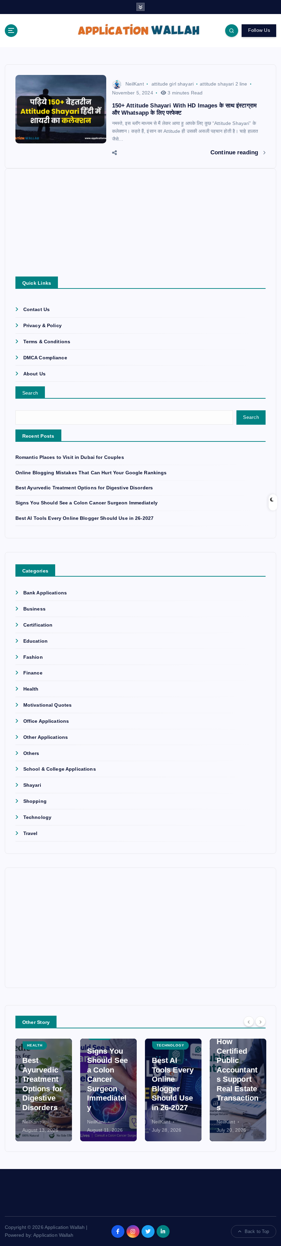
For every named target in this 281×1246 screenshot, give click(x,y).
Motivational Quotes (47, 705)
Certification (38, 625)
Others (31, 753)
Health (31, 689)
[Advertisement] (140, 229)
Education (35, 641)
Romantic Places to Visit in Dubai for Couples (69, 457)
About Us (34, 373)
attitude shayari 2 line (223, 84)
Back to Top (257, 1231)
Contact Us (36, 309)
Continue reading (235, 152)
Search (30, 393)
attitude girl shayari (172, 84)
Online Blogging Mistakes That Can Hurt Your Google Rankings (91, 472)
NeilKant (134, 84)
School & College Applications (59, 769)
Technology (37, 817)
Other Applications (45, 737)
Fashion (33, 657)
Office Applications (46, 721)
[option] (43, 1090)
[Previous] (249, 1021)
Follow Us (259, 30)
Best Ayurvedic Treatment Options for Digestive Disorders (84, 487)
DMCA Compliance (45, 357)
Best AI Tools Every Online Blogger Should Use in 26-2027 (84, 518)
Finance (32, 673)
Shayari (32, 785)
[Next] (260, 1021)
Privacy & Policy (42, 325)
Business (34, 609)
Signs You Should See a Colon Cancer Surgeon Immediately (86, 502)
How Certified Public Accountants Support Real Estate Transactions (238, 1074)
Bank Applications (45, 592)
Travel (30, 833)
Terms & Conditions (46, 341)
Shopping (35, 801)
